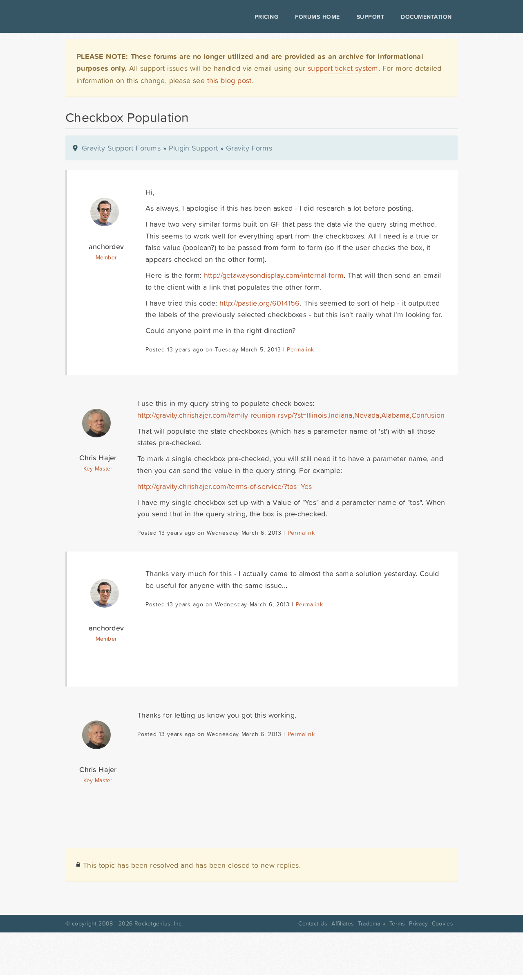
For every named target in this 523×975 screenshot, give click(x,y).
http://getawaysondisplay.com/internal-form (274, 275)
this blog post (229, 80)
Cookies (442, 923)
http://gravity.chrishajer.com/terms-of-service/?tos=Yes (224, 486)
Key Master (97, 468)
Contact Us (312, 923)
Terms (397, 923)
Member (106, 257)
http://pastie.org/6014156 (259, 302)
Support (370, 17)
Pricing (267, 17)
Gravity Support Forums (121, 147)
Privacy (418, 923)
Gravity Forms (249, 147)
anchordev (106, 246)
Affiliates (342, 923)
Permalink (300, 349)
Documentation (426, 17)
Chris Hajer (97, 457)
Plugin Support (193, 147)
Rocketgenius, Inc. (158, 923)
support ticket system (343, 68)
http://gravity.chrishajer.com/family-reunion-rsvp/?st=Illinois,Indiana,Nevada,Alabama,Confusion (291, 415)
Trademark (371, 923)
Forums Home (317, 17)
